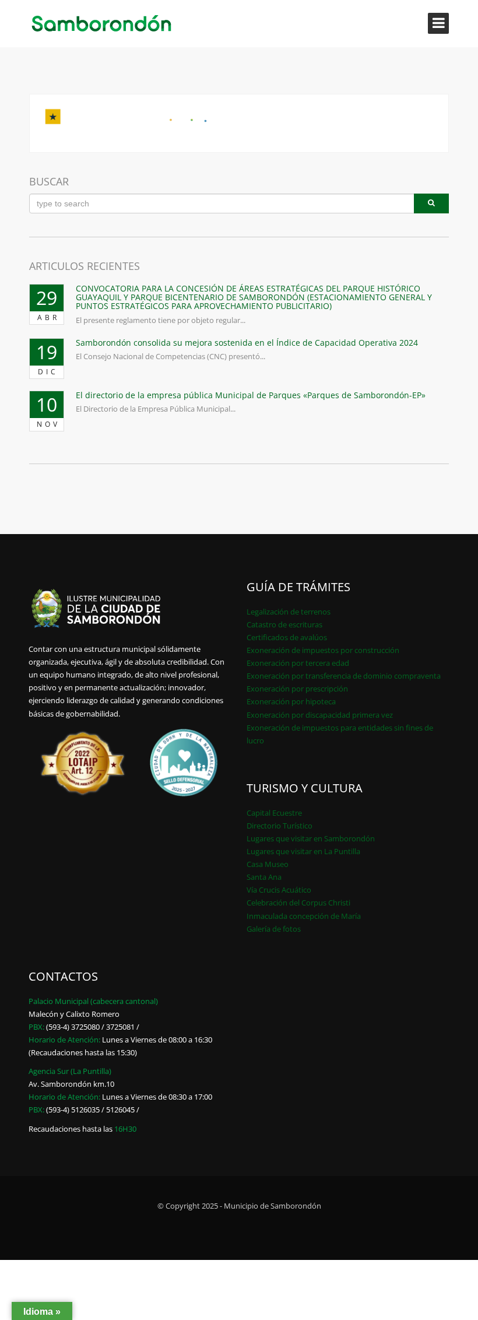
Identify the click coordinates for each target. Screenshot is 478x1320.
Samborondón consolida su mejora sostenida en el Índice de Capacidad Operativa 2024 (247, 342)
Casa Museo (268, 864)
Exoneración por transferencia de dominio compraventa (344, 675)
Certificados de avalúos (287, 637)
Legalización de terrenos (289, 611)
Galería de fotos (274, 929)
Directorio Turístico (279, 825)
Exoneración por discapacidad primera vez (320, 715)
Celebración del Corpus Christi (298, 902)
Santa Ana (264, 877)
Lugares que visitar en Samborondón (311, 838)
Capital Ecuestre (274, 813)
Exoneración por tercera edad (298, 663)
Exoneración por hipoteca (291, 701)
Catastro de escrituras (284, 624)
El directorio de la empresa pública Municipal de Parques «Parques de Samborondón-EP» (251, 395)
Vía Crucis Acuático (279, 889)
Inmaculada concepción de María (304, 916)
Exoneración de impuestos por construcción (323, 650)
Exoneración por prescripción (297, 688)
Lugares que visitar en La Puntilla (303, 851)
